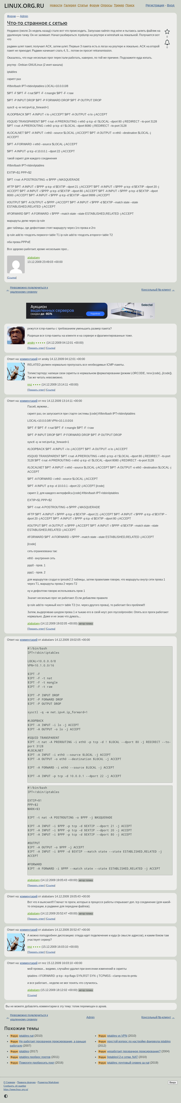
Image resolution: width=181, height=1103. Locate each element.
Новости (56, 5)
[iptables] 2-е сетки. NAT (122, 1057)
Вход (170, 5)
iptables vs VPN (117, 1035)
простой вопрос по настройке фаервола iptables (139, 1041)
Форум (94, 5)
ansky (31, 342)
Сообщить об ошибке (15, 1086)
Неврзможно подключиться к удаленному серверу (29, 289)
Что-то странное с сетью (37, 22)
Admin (24, 16)
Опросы (106, 5)
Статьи (83, 5)
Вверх (173, 1082)
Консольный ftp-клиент (156, 289)
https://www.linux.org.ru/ (16, 1089)
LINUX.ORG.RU (24, 5)
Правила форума (26, 1082)
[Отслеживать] (167, 42)
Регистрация (155, 5)
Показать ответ (36, 348)
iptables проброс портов (35, 1057)
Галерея (70, 5)
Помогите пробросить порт (36, 1062)
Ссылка (12, 277)
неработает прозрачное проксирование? (134, 1051)
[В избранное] (167, 32)
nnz (29, 384)
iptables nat (26, 1035)
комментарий (28, 359)
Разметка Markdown (48, 1082)
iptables (24, 1051)
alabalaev (33, 257)
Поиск (129, 5)
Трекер (119, 5)
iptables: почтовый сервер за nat (128, 1062)
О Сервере (9, 1082)
